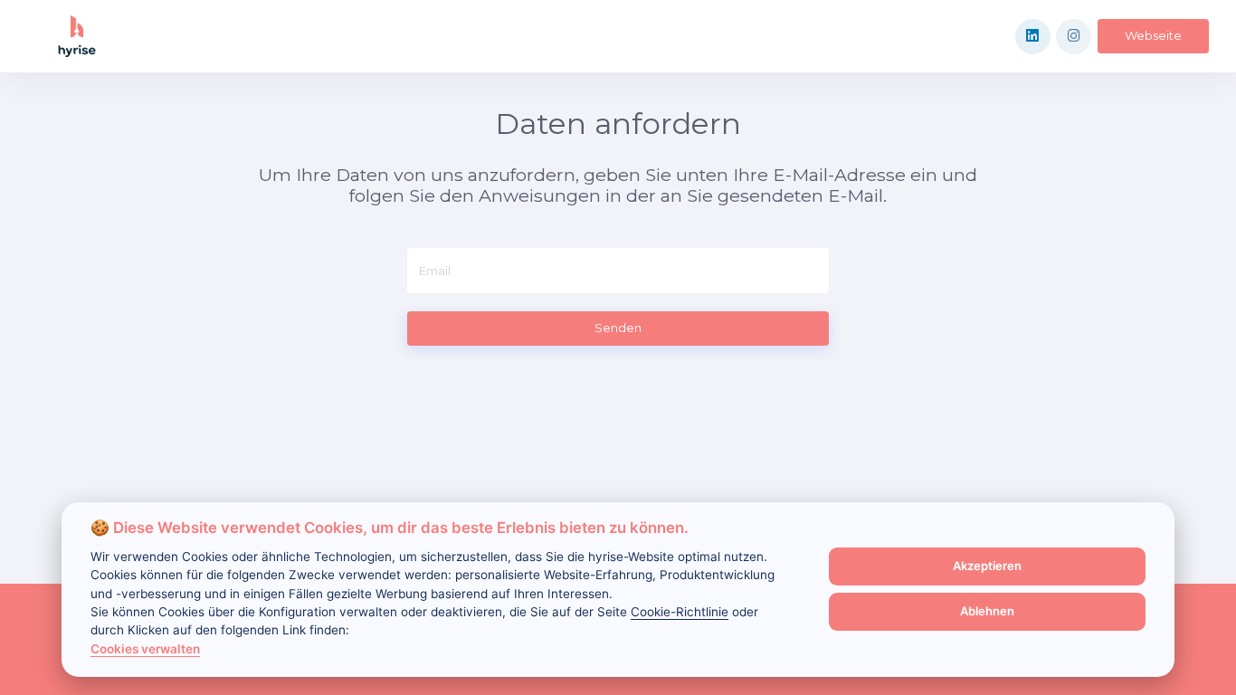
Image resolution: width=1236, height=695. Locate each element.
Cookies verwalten (145, 649)
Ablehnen (987, 611)
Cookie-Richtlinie (679, 612)
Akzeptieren (987, 565)
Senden (618, 327)
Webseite (1153, 35)
